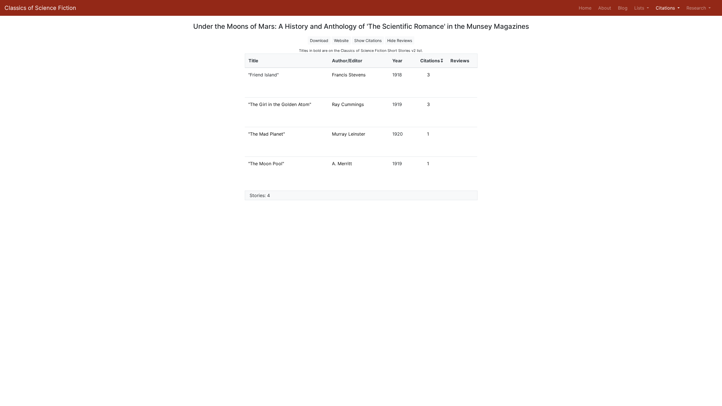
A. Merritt (342, 163)
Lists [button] (640, 8)
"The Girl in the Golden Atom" (279, 104)
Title (253, 60)
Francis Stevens (349, 75)
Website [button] (341, 40)
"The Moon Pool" (266, 163)
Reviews (459, 60)
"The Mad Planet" (266, 134)
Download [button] (319, 40)
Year (397, 60)
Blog (623, 8)
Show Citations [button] (368, 40)
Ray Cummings (348, 104)
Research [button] (696, 8)
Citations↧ (432, 60)
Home (586, 8)
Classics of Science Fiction (40, 8)
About (604, 8)
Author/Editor (347, 60)
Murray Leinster (348, 134)
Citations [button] (666, 8)
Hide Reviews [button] (399, 40)
